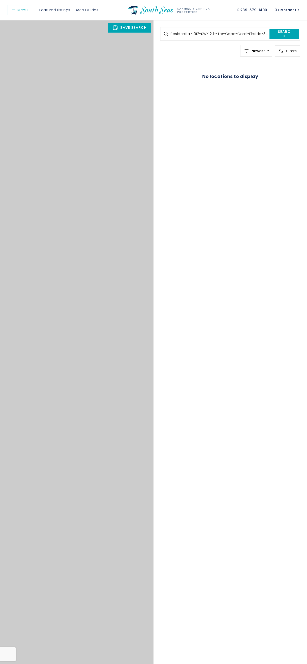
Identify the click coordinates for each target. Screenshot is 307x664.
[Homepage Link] (168, 9)
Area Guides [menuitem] (87, 10)
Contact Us (288, 10)
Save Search (133, 27)
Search (284, 34)
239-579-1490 (253, 10)
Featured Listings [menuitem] (54, 10)
